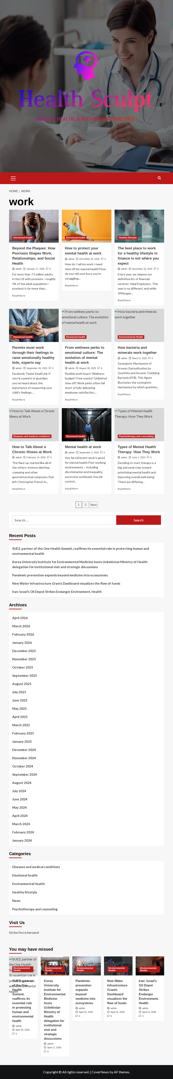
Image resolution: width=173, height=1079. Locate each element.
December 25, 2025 (89, 259)
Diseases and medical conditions (32, 436)
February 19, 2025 (36, 457)
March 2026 (21, 626)
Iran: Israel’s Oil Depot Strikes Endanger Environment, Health (57, 592)
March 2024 (21, 824)
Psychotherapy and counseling (136, 436)
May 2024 (19, 807)
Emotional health (23, 237)
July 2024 (19, 791)
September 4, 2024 (89, 452)
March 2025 (21, 725)
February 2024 (23, 832)
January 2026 (22, 642)
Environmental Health (131, 337)
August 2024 (21, 783)
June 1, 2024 (138, 457)
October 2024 (22, 766)
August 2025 (21, 684)
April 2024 (20, 816)
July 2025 (19, 692)
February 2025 (23, 733)
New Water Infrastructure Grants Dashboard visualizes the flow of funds (66, 583)
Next (94, 504)
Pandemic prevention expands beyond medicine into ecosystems (60, 575)
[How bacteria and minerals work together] (139, 325)
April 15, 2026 (117, 1012)
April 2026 (20, 618)
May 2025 (19, 708)
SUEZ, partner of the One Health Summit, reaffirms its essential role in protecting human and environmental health (80, 551)
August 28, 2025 (87, 368)
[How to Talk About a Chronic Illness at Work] (34, 424)
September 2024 (24, 774)
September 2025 (24, 675)
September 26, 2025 (37, 368)
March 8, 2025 (139, 358)
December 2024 (24, 750)
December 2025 (24, 651)
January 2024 (22, 840)
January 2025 (22, 741)
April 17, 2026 (54, 1047)
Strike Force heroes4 (24, 932)
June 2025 (19, 700)
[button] (13, 177)
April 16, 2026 (86, 1012)
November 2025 (24, 659)
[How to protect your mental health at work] (86, 226)
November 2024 (24, 758)
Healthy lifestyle (128, 237)
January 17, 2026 (36, 269)
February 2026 (23, 634)
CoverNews (100, 1072)
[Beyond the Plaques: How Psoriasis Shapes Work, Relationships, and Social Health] (34, 226)
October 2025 (22, 667)
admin (19, 269)
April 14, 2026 (149, 1012)
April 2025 (20, 717)
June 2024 (19, 799)
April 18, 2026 (23, 1029)
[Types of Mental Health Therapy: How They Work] (139, 424)
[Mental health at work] (86, 424)
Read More (18, 295)
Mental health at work (83, 447)
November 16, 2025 (142, 269)
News (16, 901)
